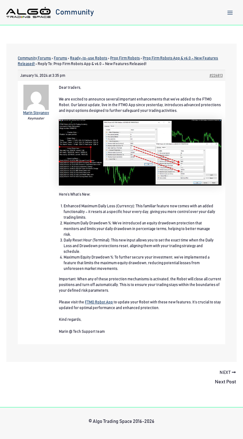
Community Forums (34, 58)
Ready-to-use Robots (88, 58)
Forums (60, 58)
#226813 (216, 75)
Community (74, 12)
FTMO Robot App (99, 302)
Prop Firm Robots (125, 58)
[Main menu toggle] (230, 12)
